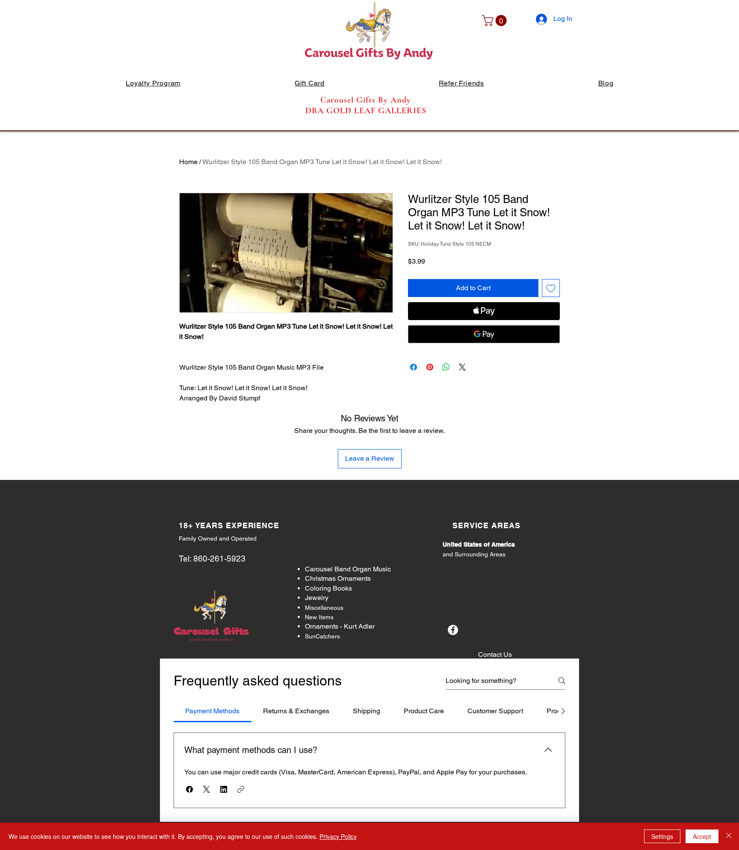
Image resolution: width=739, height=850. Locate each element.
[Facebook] (453, 630)
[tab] (212, 711)
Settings (662, 836)
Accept (702, 836)
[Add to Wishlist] (551, 288)
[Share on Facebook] (413, 367)
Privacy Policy (338, 836)
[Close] (729, 836)
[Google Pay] (484, 334)
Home (188, 162)
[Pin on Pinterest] (430, 367)
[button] (495, 20)
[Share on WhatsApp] (446, 367)
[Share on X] (462, 367)
